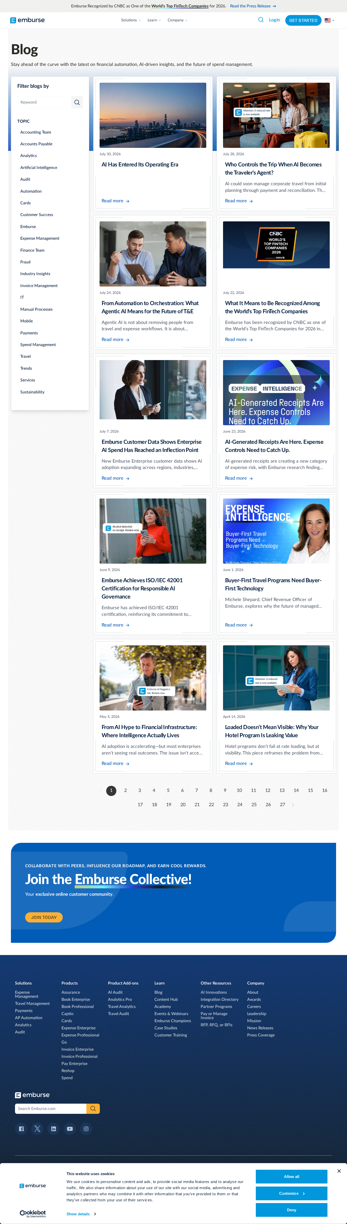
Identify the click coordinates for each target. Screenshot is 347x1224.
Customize (288, 1193)
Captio (67, 1014)
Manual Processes (36, 309)
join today (44, 917)
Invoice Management (39, 286)
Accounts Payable (36, 144)
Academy (162, 1007)
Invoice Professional (79, 1057)
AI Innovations (214, 992)
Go (64, 1042)
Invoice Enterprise (77, 1049)
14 (296, 790)
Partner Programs (216, 1007)
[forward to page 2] (293, 805)
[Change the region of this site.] (330, 20)
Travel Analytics (122, 1007)
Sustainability (32, 392)
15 (310, 790)
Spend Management (38, 345)
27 (282, 805)
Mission (254, 1021)
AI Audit (115, 992)
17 (140, 805)
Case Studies (165, 1028)
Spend (67, 1078)
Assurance (70, 992)
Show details (78, 1214)
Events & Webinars (171, 1014)
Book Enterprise (75, 1000)
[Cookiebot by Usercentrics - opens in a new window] (33, 1214)
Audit (25, 179)
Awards (254, 1000)
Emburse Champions (172, 1021)
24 (239, 805)
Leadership (256, 1014)
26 (268, 805)
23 (225, 805)
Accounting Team (35, 132)
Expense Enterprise (78, 1028)
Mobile (26, 321)
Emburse (28, 227)
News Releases (260, 1028)
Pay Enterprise (74, 1064)
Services (27, 380)
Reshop (67, 1071)
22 (211, 805)
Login (274, 20)
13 (282, 790)
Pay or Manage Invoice (214, 1016)
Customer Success (36, 215)
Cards (25, 203)
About (252, 992)
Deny (291, 1210)
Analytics (28, 156)
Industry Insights (35, 274)
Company (176, 20)
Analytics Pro (120, 1000)
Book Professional (77, 1007)
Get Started (303, 20)
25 (254, 805)
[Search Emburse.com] (261, 20)
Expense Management (39, 238)
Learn (152, 20)
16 (324, 790)
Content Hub (166, 1000)
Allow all (291, 1176)
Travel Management (32, 1004)
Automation (31, 191)
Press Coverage (261, 1035)
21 (197, 805)
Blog (158, 992)
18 (154, 805)
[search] (77, 102)
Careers (254, 1007)
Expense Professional (80, 1035)
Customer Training (170, 1035)
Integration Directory (220, 1000)
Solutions (129, 20)
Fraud (25, 262)
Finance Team (32, 250)
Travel (25, 356)
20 (182, 805)
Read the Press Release (250, 6)
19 (168, 805)
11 (253, 790)
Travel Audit (118, 1014)
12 (267, 790)
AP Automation (28, 1018)
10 (239, 790)
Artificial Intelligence (38, 168)
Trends (26, 368)
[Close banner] (339, 1171)
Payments (29, 333)
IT (22, 297)
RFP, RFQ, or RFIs (216, 1025)
